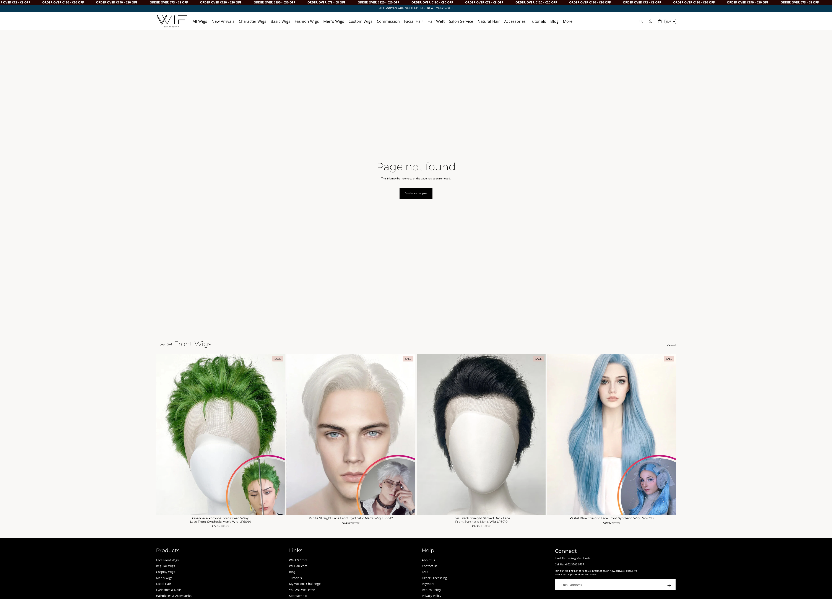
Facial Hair (163, 584)
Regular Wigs (165, 566)
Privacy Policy (431, 596)
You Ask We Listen (302, 590)
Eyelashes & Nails (169, 590)
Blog (292, 572)
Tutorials (295, 578)
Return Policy (431, 590)
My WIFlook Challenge (305, 584)
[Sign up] (669, 585)
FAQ (425, 572)
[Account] (650, 21)
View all (671, 345)
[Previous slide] (162, 434)
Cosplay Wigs (165, 572)
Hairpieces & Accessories (174, 596)
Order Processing (434, 578)
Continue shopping (416, 193)
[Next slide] (278, 434)
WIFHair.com (298, 566)
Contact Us (429, 566)
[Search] (641, 21)
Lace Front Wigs (167, 560)
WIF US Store (298, 560)
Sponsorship (298, 596)
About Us (428, 560)
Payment (428, 584)
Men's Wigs (164, 578)
